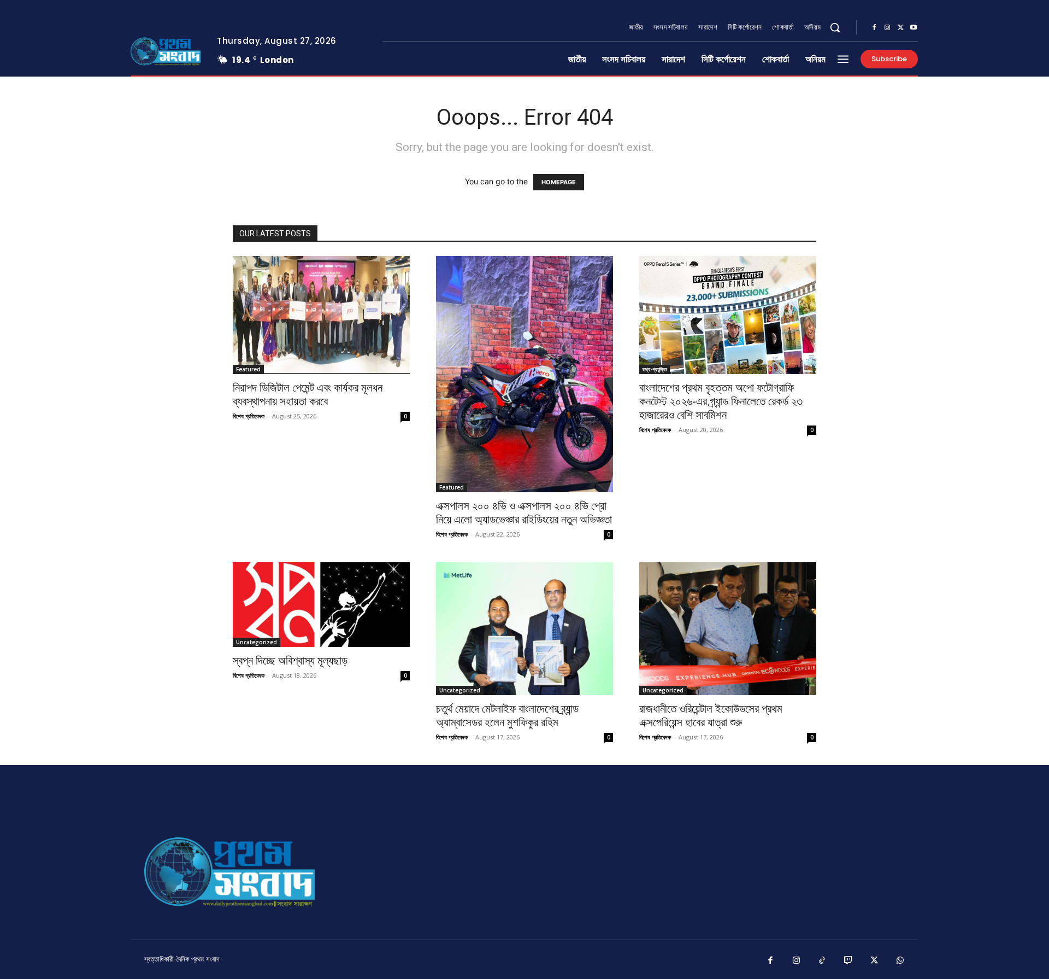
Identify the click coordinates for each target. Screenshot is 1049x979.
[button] (835, 27)
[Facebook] (874, 27)
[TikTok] (822, 961)
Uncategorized (256, 642)
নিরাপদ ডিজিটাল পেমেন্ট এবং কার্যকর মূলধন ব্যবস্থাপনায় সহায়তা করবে (307, 394)
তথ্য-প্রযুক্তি (655, 369)
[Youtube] (913, 27)
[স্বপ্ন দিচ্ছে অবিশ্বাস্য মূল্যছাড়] (321, 604)
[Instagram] (887, 27)
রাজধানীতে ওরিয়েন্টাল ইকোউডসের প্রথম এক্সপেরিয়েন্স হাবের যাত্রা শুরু (710, 715)
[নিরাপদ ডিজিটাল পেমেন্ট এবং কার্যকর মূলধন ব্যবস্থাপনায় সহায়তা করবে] (321, 315)
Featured (248, 369)
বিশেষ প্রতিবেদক (248, 416)
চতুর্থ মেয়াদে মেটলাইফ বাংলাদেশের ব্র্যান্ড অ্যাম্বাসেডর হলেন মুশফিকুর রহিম (507, 715)
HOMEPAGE (558, 182)
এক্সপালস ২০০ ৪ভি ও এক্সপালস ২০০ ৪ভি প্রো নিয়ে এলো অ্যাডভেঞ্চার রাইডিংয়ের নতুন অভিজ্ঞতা (524, 512)
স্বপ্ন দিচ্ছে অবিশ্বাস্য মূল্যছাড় (290, 660)
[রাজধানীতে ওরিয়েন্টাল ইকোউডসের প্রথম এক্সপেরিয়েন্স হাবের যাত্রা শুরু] (727, 628)
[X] (900, 27)
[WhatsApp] (900, 961)
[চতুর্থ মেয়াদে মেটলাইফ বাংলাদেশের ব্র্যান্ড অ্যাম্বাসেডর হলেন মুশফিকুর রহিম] (524, 628)
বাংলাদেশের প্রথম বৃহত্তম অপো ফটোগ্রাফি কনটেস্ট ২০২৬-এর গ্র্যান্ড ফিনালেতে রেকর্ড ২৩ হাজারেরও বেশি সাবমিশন (721, 401)
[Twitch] (848, 961)
